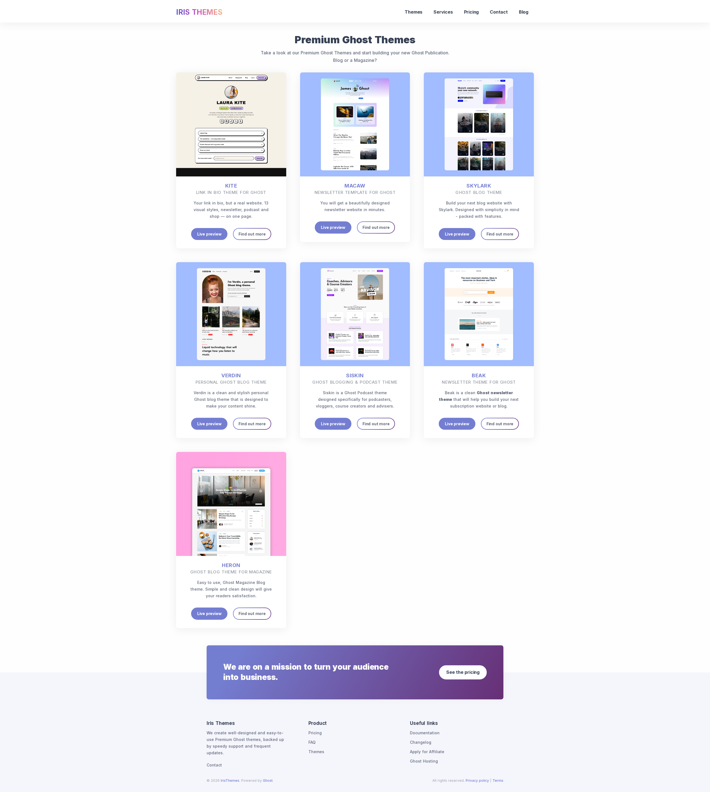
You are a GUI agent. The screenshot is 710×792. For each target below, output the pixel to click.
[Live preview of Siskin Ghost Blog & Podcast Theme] (355, 314)
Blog (523, 12)
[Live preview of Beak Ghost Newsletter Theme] (479, 314)
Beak (479, 379)
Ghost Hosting (424, 761)
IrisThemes (230, 780)
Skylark (478, 189)
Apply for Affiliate (427, 751)
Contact (499, 12)
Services (443, 12)
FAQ (312, 742)
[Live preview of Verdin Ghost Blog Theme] (231, 314)
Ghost (268, 780)
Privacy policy (477, 780)
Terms (498, 780)
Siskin (354, 379)
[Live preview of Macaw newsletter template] (355, 124)
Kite (231, 189)
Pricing (471, 12)
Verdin (231, 379)
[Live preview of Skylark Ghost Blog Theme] (479, 124)
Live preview (209, 234)
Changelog (420, 742)
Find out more (252, 234)
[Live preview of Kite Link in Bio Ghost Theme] (231, 124)
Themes (413, 12)
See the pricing (463, 672)
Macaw (355, 189)
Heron (231, 568)
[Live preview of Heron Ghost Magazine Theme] (231, 504)
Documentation (425, 732)
